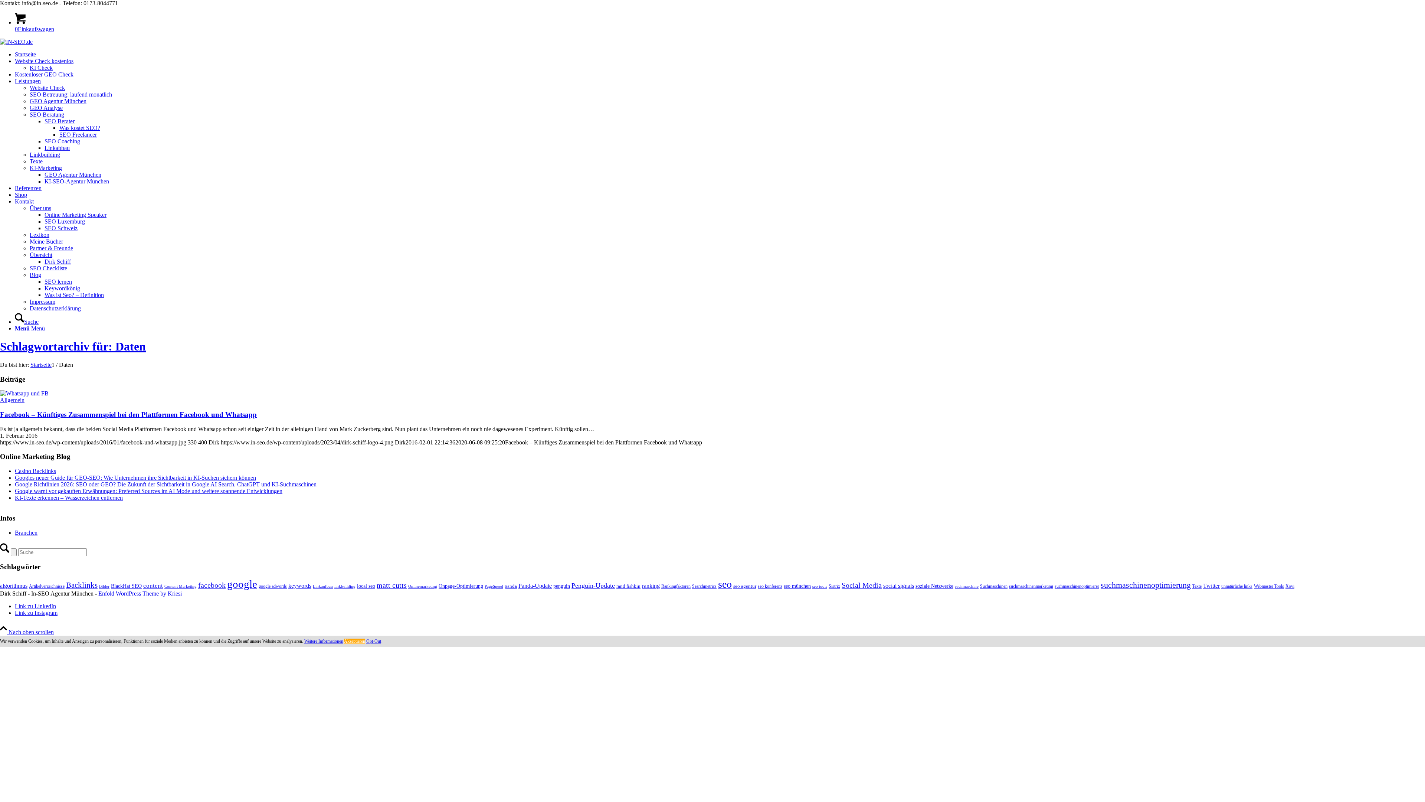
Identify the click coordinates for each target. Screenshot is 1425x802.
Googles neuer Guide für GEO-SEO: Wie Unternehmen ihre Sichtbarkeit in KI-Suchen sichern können (135, 478)
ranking (651, 586)
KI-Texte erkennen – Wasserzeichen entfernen (69, 498)
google (242, 584)
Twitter (1211, 586)
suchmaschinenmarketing (1031, 586)
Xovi (1289, 586)
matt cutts (392, 585)
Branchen (26, 532)
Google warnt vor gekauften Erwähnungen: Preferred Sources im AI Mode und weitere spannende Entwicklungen (148, 491)
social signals (898, 586)
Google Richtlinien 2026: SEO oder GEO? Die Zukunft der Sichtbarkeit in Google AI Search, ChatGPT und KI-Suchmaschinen (166, 484)
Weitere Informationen (323, 641)
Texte (1197, 586)
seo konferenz (770, 586)
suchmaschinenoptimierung (1146, 585)
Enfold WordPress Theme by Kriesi (140, 593)
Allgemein (12, 400)
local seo (366, 586)
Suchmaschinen (994, 586)
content (153, 585)
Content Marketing (180, 586)
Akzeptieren (354, 641)
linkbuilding (345, 586)
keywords (299, 586)
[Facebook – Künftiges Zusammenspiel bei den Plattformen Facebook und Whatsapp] (24, 393)
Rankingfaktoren (676, 586)
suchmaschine (967, 586)
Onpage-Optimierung (461, 586)
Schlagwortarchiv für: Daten (73, 346)
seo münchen (797, 586)
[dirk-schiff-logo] (16, 42)
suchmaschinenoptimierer (1077, 586)
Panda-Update (535, 586)
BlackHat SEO (126, 586)
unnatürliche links (1236, 586)
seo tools (819, 586)
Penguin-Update (593, 585)
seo (725, 584)
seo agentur (744, 586)
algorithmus (13, 586)
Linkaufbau (323, 586)
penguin (561, 586)
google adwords (273, 586)
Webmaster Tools (1269, 586)
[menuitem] (720, 54)
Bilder (104, 586)
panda (511, 586)
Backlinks (82, 585)
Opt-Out (373, 641)
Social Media (862, 585)
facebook (212, 585)
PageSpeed (494, 586)
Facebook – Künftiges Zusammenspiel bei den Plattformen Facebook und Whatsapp (128, 414)
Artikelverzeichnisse (47, 586)
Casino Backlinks (35, 471)
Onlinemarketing (422, 586)
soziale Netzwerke (934, 586)
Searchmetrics (704, 586)
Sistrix (834, 586)
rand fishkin (628, 586)
